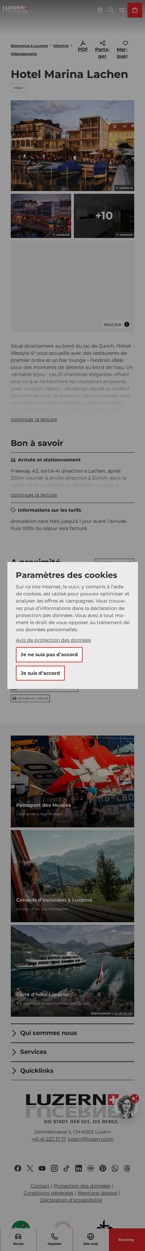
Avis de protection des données (53, 640)
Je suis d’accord (40, 673)
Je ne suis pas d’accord (49, 654)
